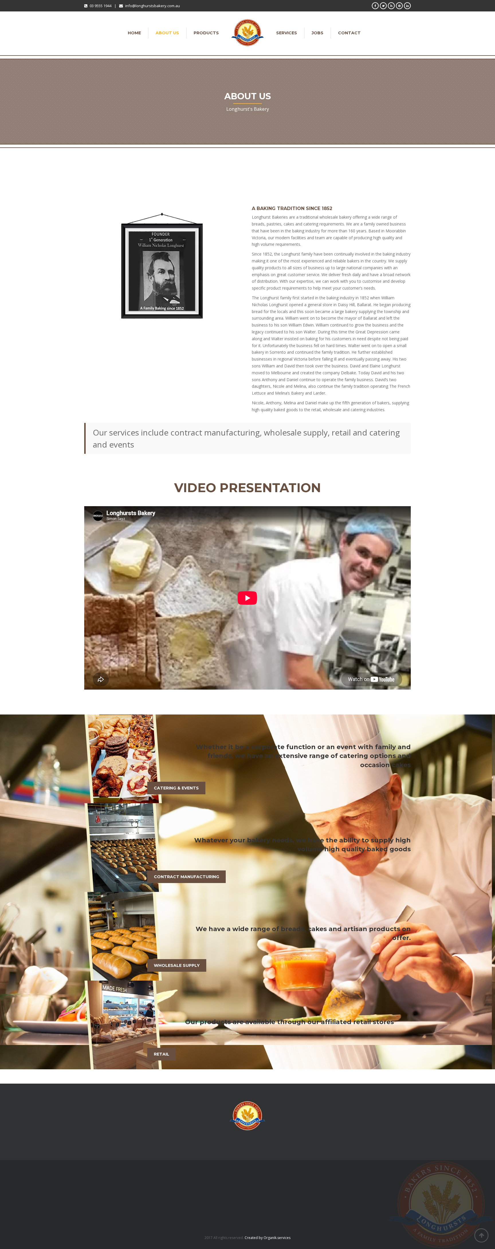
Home (134, 32)
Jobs (317, 32)
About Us (167, 32)
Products (206, 32)
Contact (349, 32)
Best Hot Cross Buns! (188, 1187)
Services (286, 32)
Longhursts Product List (190, 1193)
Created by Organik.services (267, 1237)
